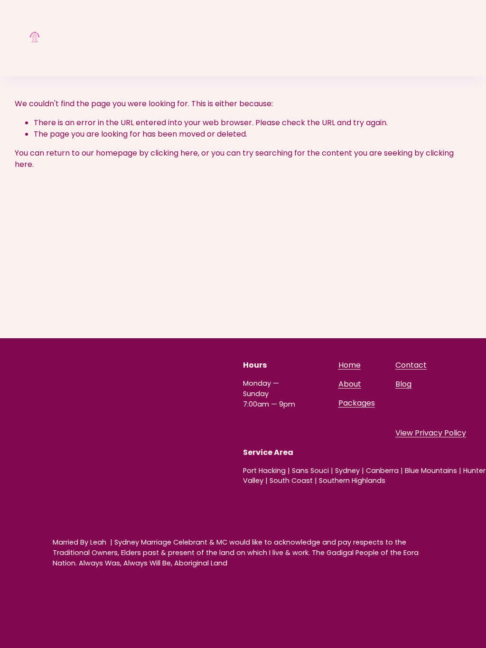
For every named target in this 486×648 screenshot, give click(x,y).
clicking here (174, 153)
